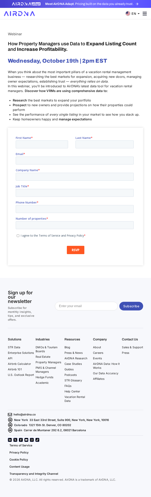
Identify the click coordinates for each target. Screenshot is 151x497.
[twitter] (15, 440)
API (10, 358)
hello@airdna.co (25, 414)
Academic (42, 382)
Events (97, 358)
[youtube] (26, 440)
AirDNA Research (75, 358)
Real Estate (43, 356)
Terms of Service (20, 445)
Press (125, 352)
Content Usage (19, 466)
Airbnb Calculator (19, 363)
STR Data (14, 347)
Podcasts (70, 374)
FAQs (68, 385)
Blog (67, 347)
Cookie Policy (18, 459)
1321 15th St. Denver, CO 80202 (50, 425)
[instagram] (32, 440)
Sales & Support (132, 347)
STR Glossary (73, 380)
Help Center (72, 391)
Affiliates (98, 378)
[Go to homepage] (19, 13)
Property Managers (48, 362)
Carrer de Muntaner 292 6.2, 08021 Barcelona (55, 430)
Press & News (73, 352)
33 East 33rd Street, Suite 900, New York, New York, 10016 (69, 420)
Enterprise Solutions (21, 352)
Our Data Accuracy (105, 373)
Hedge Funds (44, 377)
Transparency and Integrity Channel (33, 473)
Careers (98, 352)
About (97, 347)
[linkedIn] (10, 440)
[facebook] (21, 440)
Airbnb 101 (15, 369)
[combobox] (133, 13)
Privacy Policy (19, 452)
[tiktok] (37, 440)
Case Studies (73, 363)
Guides (69, 369)
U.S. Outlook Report (21, 374)
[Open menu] (144, 13)
